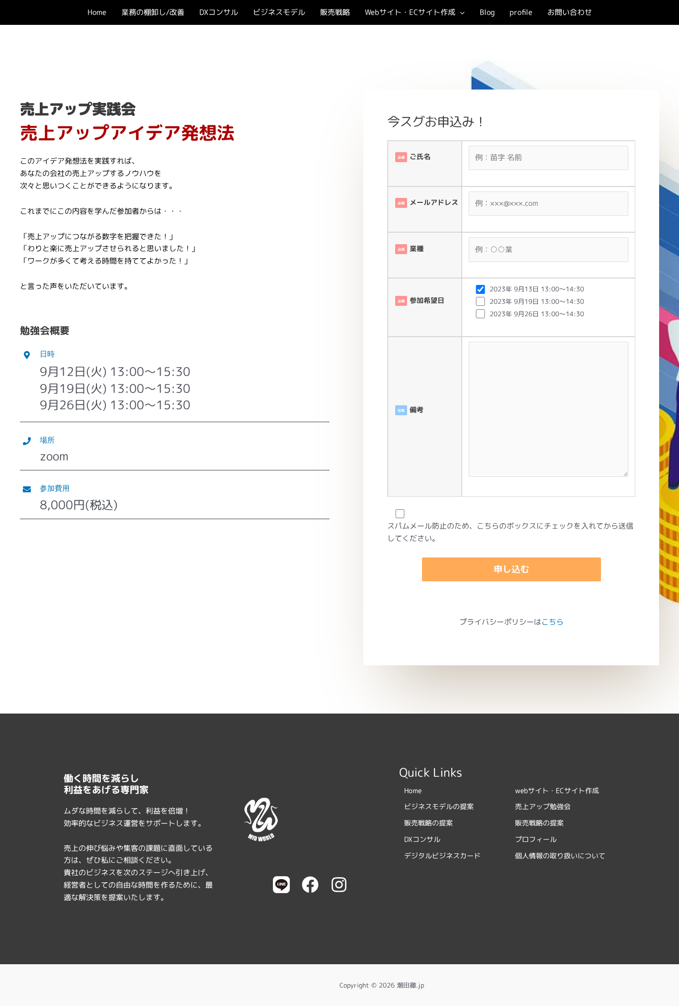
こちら (552, 622)
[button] (460, 12)
